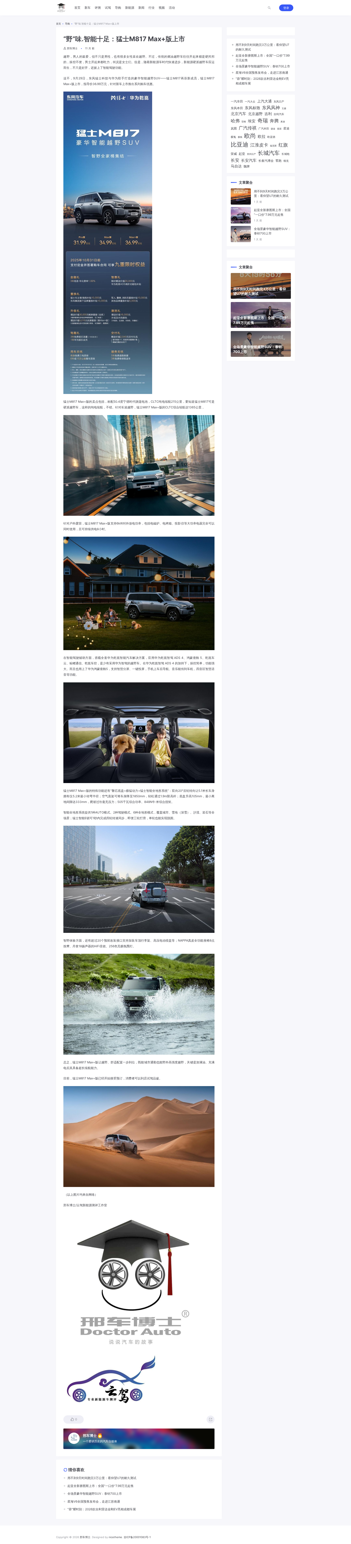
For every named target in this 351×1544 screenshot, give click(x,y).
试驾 (108, 8)
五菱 (284, 108)
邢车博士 (72, 48)
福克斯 (273, 146)
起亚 (242, 154)
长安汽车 (249, 160)
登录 (286, 8)
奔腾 (274, 120)
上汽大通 (264, 101)
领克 (286, 160)
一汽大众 (250, 101)
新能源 (129, 8)
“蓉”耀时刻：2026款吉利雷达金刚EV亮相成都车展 (262, 81)
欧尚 (250, 135)
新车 (87, 8)
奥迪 (283, 121)
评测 (98, 8)
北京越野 (255, 114)
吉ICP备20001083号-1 (137, 1537)
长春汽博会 (266, 161)
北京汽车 (238, 113)
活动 (172, 8)
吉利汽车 (279, 114)
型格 (244, 121)
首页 (77, 8)
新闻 (141, 8)
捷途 (273, 128)
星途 (286, 128)
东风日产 (279, 101)
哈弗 (235, 120)
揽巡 (279, 128)
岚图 (234, 128)
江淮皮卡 (259, 145)
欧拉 (261, 136)
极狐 (240, 137)
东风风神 (271, 107)
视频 (162, 8)
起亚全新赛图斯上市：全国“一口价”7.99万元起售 (263, 58)
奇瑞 (262, 120)
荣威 (234, 154)
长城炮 (285, 153)
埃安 (252, 121)
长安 (235, 160)
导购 (118, 8)
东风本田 (237, 108)
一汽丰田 (237, 101)
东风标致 (252, 107)
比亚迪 (239, 144)
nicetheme (115, 1537)
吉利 (268, 114)
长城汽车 (269, 153)
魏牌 (247, 166)
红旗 (283, 145)
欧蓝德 (271, 136)
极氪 (233, 136)
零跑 (278, 161)
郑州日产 (251, 154)
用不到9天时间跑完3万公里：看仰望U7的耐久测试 (262, 47)
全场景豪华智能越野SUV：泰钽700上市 (263, 66)
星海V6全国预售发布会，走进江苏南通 (262, 72)
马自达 (236, 166)
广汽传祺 (248, 128)
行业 (151, 8)
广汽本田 (263, 128)
